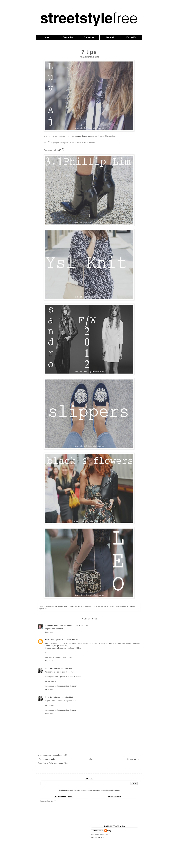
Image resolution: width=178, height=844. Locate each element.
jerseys (95, 606)
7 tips (57, 606)
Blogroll (110, 37)
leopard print (102, 606)
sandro (132, 606)
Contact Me (89, 37)
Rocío (46, 639)
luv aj (109, 606)
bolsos (72, 606)
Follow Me (131, 37)
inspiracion (88, 606)
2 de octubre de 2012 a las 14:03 (60, 697)
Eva (46, 668)
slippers (41, 609)
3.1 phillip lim (50, 606)
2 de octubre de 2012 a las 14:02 (60, 668)
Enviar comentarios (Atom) (59, 763)
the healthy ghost (51, 625)
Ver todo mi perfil (97, 837)
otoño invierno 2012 (122, 606)
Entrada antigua (133, 759)
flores (77, 606)
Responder (48, 632)
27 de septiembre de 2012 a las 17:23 (64, 639)
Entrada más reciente (47, 759)
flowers (81, 606)
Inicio (91, 759)
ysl (45, 609)
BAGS (61, 606)
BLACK (66, 606)
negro (113, 606)
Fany (109, 830)
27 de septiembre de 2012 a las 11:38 (73, 625)
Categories (68, 37)
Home (46, 37)
